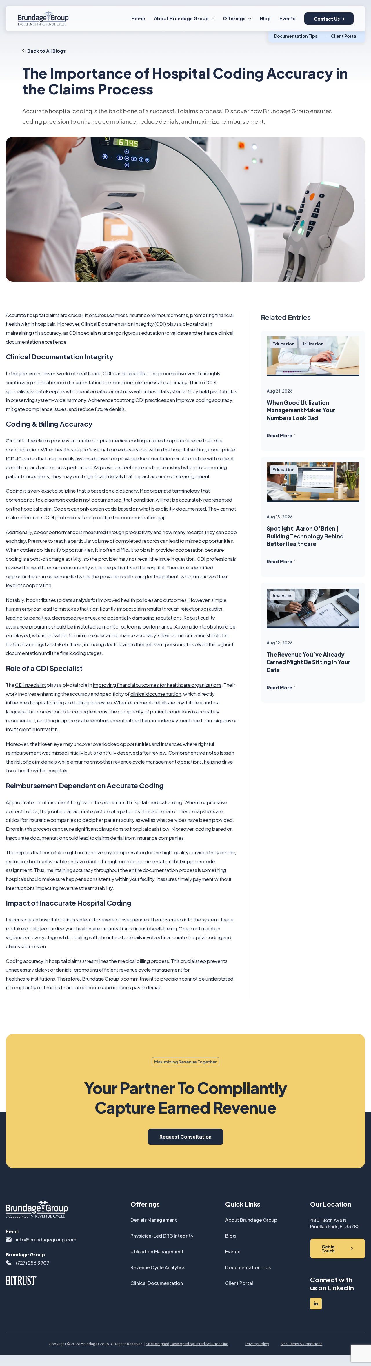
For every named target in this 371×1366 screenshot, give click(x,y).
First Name (202, 613)
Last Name (202, 641)
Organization (212, 698)
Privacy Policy (265, 724)
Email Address (206, 670)
